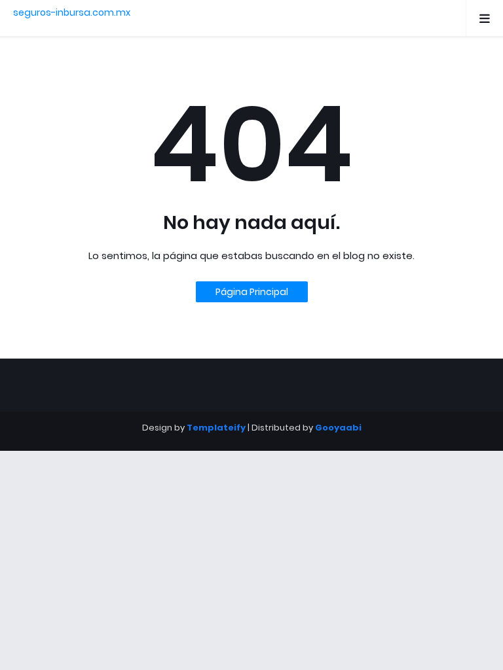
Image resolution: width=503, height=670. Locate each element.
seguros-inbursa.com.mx (71, 12)
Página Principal (251, 291)
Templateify (216, 427)
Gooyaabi (338, 427)
